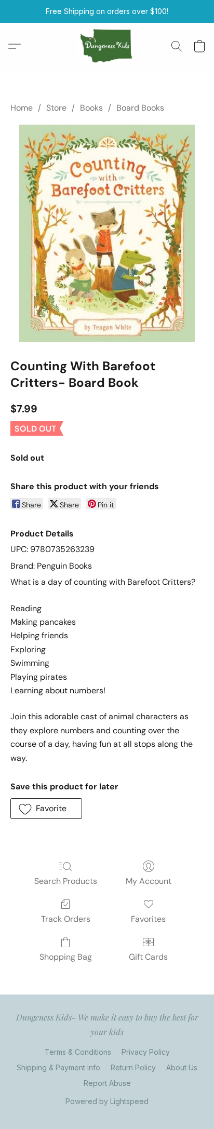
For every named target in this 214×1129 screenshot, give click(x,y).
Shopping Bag (65, 956)
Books (91, 107)
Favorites (148, 918)
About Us (181, 1067)
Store (56, 107)
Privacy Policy (146, 1051)
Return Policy (133, 1067)
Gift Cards (148, 956)
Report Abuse (107, 1083)
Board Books (140, 107)
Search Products (65, 881)
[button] (107, 46)
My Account (148, 881)
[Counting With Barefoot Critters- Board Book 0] (107, 233)
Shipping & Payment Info (58, 1067)
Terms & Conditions (78, 1051)
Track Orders (65, 918)
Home (21, 107)
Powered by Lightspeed (107, 1101)
